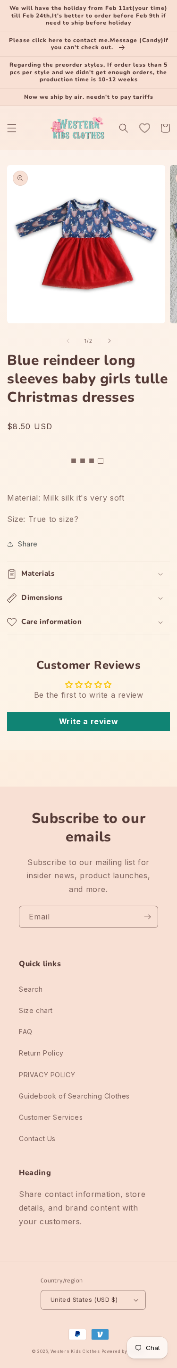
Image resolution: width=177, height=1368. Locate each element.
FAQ (26, 1032)
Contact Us (37, 1138)
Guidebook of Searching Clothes (74, 1096)
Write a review (88, 721)
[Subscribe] (147, 917)
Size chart (36, 1010)
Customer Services (51, 1117)
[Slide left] (68, 340)
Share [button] (28, 544)
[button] (11, 128)
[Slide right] (109, 340)
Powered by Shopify (123, 1351)
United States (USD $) (84, 1299)
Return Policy (41, 1053)
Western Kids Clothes (75, 1351)
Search (31, 989)
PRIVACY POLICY (47, 1075)
